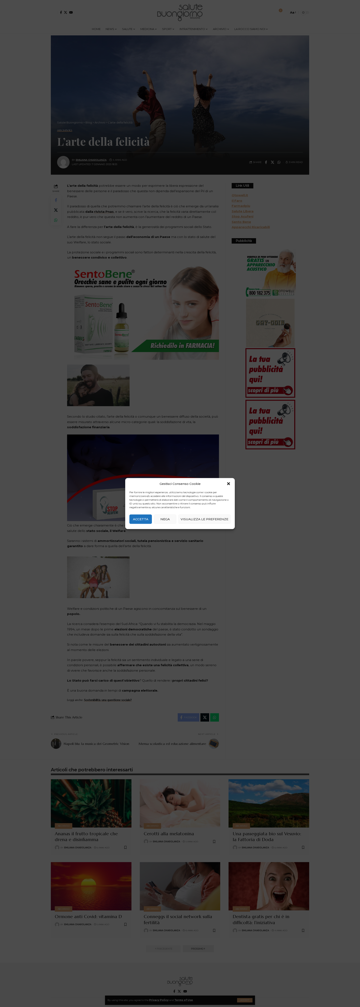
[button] (228, 484)
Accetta (140, 519)
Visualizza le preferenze (204, 519)
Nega (165, 519)
